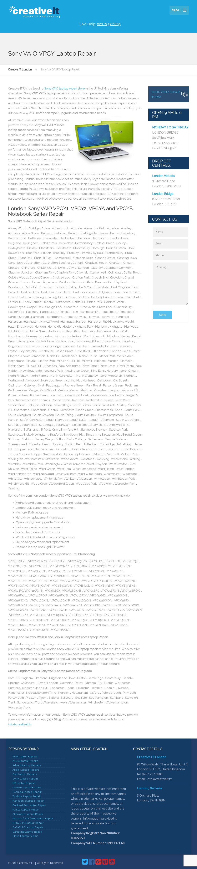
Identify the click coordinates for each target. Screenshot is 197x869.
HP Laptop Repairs (24, 783)
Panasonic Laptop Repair (28, 800)
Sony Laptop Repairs (26, 778)
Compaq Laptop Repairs (28, 792)
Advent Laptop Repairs (27, 765)
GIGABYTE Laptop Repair (28, 827)
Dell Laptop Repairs (25, 774)
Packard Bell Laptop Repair (29, 805)
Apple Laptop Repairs (26, 769)
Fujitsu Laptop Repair (26, 809)
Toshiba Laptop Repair (27, 796)
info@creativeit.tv (19, 724)
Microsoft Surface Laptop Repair (33, 818)
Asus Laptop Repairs (25, 761)
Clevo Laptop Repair (25, 836)
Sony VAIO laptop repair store (64, 88)
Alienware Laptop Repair (28, 814)
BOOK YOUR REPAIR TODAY (165, 94)
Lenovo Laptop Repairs (27, 787)
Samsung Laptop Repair (28, 831)
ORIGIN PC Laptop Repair (28, 823)
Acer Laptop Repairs (25, 756)
